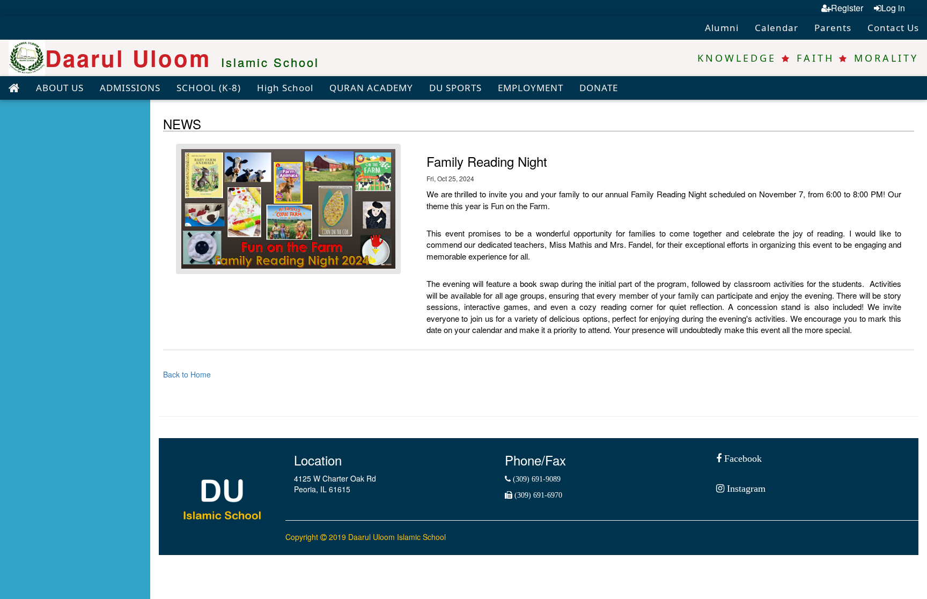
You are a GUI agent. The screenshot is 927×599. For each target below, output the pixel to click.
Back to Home (187, 374)
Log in (893, 8)
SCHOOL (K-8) (208, 88)
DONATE (598, 88)
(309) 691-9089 (536, 479)
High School (285, 88)
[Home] (14, 88)
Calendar (776, 27)
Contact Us (893, 27)
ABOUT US (60, 88)
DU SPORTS (455, 88)
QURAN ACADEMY (371, 88)
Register (847, 8)
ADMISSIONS (130, 88)
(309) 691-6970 (537, 495)
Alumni (722, 27)
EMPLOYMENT (530, 88)
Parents (832, 27)
